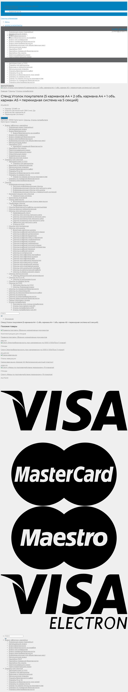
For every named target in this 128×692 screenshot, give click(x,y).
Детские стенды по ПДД (23, 285)
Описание (9, 319)
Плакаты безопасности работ (21, 71)
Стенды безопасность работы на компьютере (28, 207)
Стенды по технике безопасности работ (25, 293)
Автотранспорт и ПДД (18, 63)
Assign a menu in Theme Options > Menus (21, 6)
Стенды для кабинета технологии (27, 260)
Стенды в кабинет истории (24, 241)
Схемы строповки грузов (19, 300)
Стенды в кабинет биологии (25, 236)
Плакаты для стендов (14, 60)
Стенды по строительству (19, 291)
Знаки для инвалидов (18, 40)
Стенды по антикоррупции (24, 279)
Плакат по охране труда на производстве (26, 78)
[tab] (66, 319)
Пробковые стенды (17, 203)
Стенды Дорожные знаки (23, 287)
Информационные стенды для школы (29, 190)
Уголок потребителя (24, 91)
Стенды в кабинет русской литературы (29, 247)
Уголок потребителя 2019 (23, 308)
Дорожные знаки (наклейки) (21, 32)
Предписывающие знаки (19, 55)
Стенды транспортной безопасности (24, 298)
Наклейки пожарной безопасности (23, 51)
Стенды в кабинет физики (24, 249)
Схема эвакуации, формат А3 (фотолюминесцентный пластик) (27, 362)
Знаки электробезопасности (21, 43)
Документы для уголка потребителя (28, 304)
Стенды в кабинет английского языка (28, 232)
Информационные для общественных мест (27, 45)
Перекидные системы (22, 196)
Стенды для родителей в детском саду (29, 217)
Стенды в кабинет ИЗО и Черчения (28, 238)
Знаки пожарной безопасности (22, 41)
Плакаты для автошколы (19, 65)
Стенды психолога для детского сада (28, 220)
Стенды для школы (17, 228)
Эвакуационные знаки (18, 158)
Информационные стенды (20, 184)
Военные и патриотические (20, 67)
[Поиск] (5, 638)
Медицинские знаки (18, 47)
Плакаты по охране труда (19, 77)
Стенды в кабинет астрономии (26, 234)
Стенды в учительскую (22, 253)
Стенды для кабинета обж (24, 258)
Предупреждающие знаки (20, 57)
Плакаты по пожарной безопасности (24, 80)
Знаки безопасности (17, 36)
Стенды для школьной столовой (26, 268)
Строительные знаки (17, 154)
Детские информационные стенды (28, 186)
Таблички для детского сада (25, 222)
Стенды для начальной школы (26, 264)
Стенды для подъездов (19, 226)
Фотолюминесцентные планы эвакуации (30, 201)
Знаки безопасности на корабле (22, 38)
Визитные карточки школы (24, 230)
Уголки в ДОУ (18, 224)
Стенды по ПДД (15, 283)
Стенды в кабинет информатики (26, 239)
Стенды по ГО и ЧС (16, 277)
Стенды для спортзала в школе (26, 266)
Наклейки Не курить (17, 53)
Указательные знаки (17, 156)
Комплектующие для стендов (21, 194)
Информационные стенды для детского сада (32, 188)
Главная (4, 91)
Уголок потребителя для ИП (24, 310)
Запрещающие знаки (18, 34)
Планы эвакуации (16, 199)
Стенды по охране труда (19, 281)
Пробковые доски (20, 205)
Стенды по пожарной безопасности (24, 289)
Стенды (12, 91)
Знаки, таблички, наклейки (16, 29)
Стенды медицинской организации (28, 276)
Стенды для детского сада (20, 211)
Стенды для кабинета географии (27, 255)
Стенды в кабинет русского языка (27, 245)
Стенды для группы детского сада (27, 215)
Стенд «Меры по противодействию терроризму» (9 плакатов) (26, 374)
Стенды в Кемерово (9, 18)
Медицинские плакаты (19, 69)
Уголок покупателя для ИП (24, 306)
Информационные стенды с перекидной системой (34, 192)
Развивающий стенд (21, 213)
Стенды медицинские (18, 274)
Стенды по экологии (17, 295)
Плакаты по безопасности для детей (24, 75)
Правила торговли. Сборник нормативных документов (24, 337)
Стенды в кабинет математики (25, 243)
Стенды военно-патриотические (22, 209)
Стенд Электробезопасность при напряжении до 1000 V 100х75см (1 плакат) (32, 350)
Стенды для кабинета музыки (25, 257)
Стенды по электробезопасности (22, 296)
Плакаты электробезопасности (22, 82)
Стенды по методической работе (27, 270)
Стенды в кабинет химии (23, 251)
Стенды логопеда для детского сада (28, 218)
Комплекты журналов (18, 198)
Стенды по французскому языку (26, 272)
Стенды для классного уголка (25, 262)
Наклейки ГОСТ (15, 49)
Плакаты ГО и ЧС (16, 73)
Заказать (4, 118)
